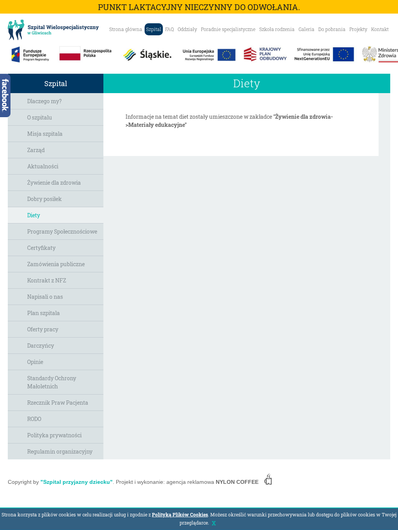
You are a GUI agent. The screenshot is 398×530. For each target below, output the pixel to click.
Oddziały (187, 29)
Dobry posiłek (44, 199)
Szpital (153, 29)
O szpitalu (39, 117)
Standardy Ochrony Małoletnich (51, 382)
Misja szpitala (45, 133)
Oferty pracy (42, 329)
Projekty (358, 29)
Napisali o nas (45, 296)
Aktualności (42, 166)
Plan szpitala (43, 313)
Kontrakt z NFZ (46, 280)
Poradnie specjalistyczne (228, 29)
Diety (33, 215)
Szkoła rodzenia (277, 29)
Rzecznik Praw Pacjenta (57, 402)
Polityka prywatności (54, 435)
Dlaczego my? (44, 101)
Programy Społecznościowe (62, 231)
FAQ (169, 29)
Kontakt (380, 29)
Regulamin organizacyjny (60, 451)
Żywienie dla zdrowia (54, 182)
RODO (34, 419)
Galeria (306, 29)
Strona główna (125, 29)
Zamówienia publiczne (56, 264)
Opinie (35, 361)
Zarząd (36, 150)
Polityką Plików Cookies (180, 514)
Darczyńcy (40, 345)
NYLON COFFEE (237, 482)
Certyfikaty (41, 247)
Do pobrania (332, 29)
